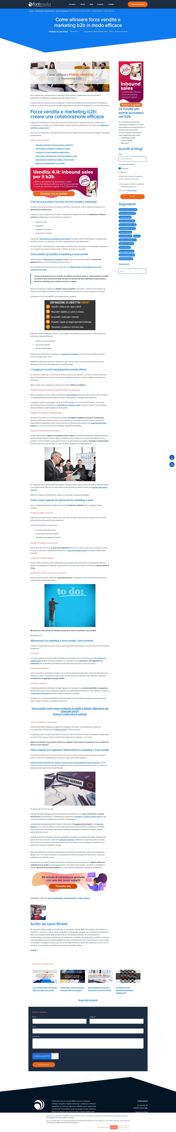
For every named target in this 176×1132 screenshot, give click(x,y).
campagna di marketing (70, 354)
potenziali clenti (60, 730)
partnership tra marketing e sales (68, 405)
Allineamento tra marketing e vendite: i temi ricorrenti (55, 160)
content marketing (127, 221)
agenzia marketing (127, 255)
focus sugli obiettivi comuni (77, 550)
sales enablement (62, 11)
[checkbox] (132, 170)
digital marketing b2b (128, 210)
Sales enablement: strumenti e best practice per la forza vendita (99, 989)
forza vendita (71, 395)
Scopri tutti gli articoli (88, 1000)
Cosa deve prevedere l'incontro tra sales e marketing (54, 145)
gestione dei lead (126, 243)
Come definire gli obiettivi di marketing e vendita (53, 149)
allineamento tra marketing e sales (56, 259)
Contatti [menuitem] (110, 4)
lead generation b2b (128, 225)
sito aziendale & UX (127, 228)
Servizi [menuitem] (83, 4)
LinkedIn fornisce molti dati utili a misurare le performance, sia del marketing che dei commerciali (64, 763)
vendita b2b (125, 217)
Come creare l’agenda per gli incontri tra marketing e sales (56, 156)
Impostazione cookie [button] (103, 1127)
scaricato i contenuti (66, 840)
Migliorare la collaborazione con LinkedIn (50, 163)
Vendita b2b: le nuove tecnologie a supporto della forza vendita (72, 989)
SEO (137, 236)
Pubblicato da (58, 31)
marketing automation (128, 240)
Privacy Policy (132, 190)
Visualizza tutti (124, 264)
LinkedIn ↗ (34, 950)
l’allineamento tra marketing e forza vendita (54, 239)
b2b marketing (70, 898)
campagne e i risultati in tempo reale (87, 817)
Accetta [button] (114, 1127)
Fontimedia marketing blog (44, 11)
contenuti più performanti (40, 693)
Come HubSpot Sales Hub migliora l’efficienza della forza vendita (44, 989)
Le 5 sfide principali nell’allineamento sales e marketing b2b (124, 990)
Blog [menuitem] (91, 4)
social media (125, 247)
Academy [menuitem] (100, 4)
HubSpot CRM (125, 232)
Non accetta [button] (124, 1127)
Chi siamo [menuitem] (72, 4)
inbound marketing (127, 213)
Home (31, 11)
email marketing (126, 259)
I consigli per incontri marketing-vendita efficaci (52, 152)
